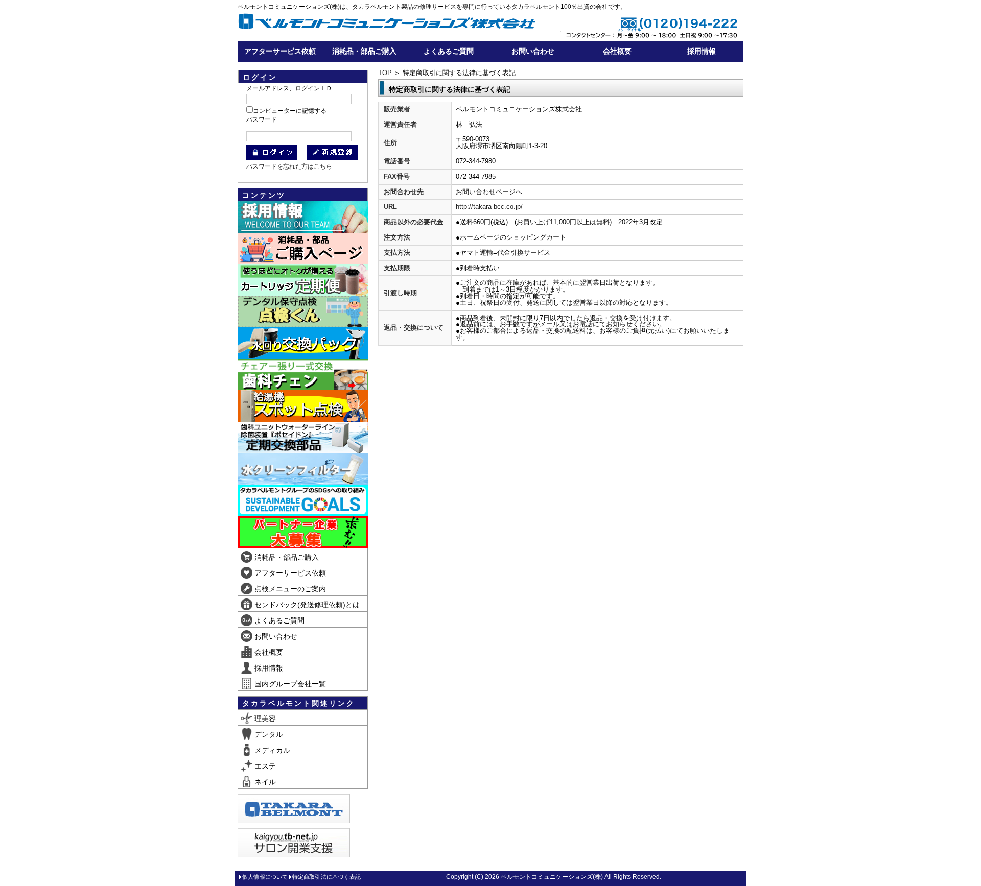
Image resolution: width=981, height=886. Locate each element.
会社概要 (617, 51)
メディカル (271, 750)
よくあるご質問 (449, 51)
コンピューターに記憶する (289, 110)
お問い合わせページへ (489, 192)
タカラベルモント (535, 6)
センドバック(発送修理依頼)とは (306, 605)
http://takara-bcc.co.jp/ (489, 206)
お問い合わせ (532, 51)
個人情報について (265, 877)
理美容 (264, 718)
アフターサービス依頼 (280, 51)
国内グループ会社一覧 (289, 684)
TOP (385, 73)
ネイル (264, 782)
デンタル (267, 734)
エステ (264, 766)
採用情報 (701, 51)
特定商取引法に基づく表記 (326, 877)
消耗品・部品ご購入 (364, 51)
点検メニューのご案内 (289, 589)
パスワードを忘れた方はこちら (289, 166)
